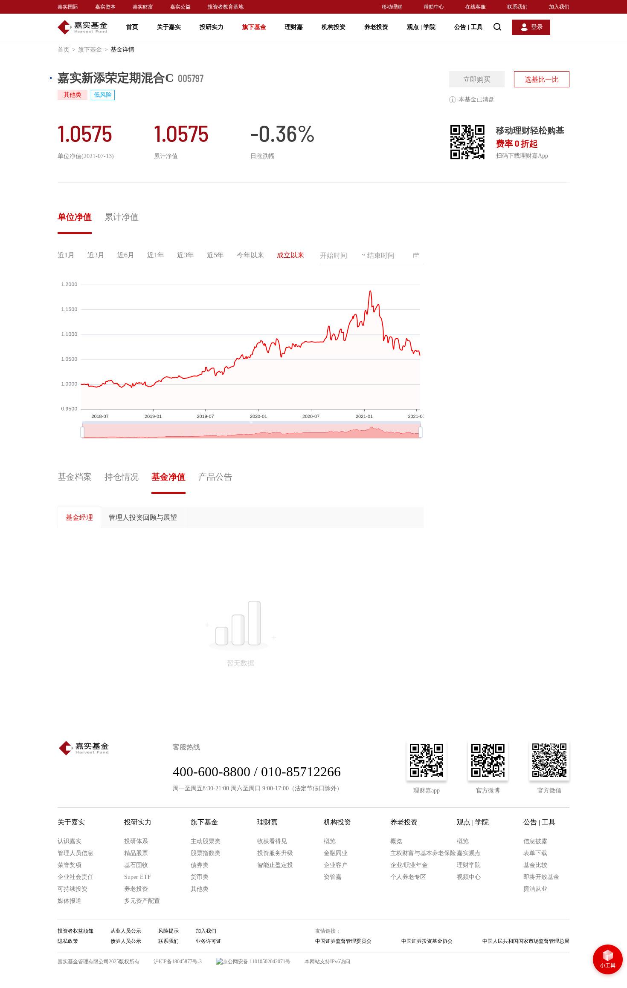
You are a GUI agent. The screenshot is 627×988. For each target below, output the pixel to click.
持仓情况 (121, 476)
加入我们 (559, 7)
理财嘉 (294, 27)
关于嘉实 (169, 27)
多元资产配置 (142, 901)
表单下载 (535, 853)
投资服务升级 (275, 853)
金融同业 (336, 853)
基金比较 (535, 865)
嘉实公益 (180, 7)
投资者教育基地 (226, 7)
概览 (330, 841)
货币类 (200, 877)
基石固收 (136, 865)
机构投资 (333, 27)
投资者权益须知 (75, 931)
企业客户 (336, 865)
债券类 (200, 865)
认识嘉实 (69, 841)
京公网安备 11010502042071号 (256, 962)
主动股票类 (206, 841)
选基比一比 (542, 79)
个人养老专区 (408, 877)
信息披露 (535, 841)
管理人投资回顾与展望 (143, 517)
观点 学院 (421, 27)
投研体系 (136, 841)
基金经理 (79, 517)
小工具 (608, 960)
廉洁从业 (535, 889)
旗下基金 (254, 27)
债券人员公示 (125, 941)
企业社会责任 (75, 877)
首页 (132, 27)
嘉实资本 (105, 7)
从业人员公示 (125, 931)
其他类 (200, 889)
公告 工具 (468, 27)
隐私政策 (68, 941)
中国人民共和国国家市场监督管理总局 (525, 941)
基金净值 (168, 476)
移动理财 (392, 7)
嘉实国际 (68, 7)
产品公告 (215, 476)
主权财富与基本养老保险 (423, 853)
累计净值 (121, 217)
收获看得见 (272, 841)
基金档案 (75, 476)
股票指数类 (206, 853)
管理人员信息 (75, 853)
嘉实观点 (469, 853)
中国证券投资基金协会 (427, 941)
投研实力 (212, 27)
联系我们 (517, 7)
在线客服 (475, 7)
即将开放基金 (541, 877)
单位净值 (75, 217)
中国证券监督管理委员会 (343, 941)
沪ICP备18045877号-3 (178, 962)
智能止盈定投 (275, 865)
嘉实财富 (143, 7)
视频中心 (469, 877)
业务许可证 (208, 941)
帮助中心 (434, 7)
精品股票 (136, 853)
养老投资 (376, 27)
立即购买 (477, 79)
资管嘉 (333, 877)
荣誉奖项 (69, 865)
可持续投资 (72, 889)
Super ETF (137, 877)
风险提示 (168, 931)
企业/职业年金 (409, 865)
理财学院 (469, 865)
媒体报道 (69, 901)
